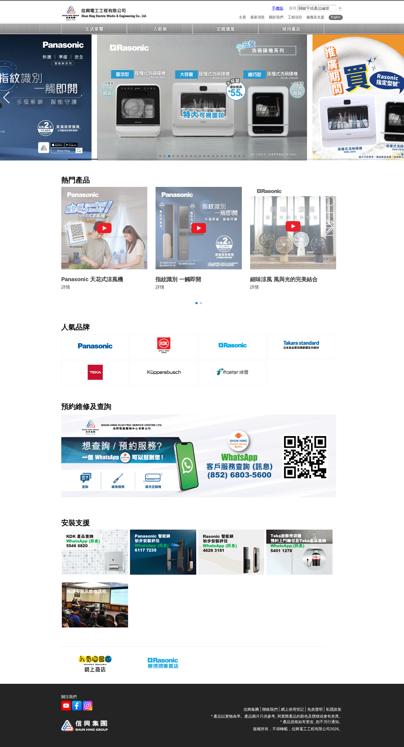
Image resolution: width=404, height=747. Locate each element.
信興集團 (251, 709)
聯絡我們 (270, 709)
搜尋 (293, 8)
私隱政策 (333, 709)
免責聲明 (315, 709)
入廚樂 (160, 29)
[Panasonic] (95, 354)
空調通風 (225, 29)
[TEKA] (95, 381)
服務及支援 (315, 17)
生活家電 (94, 29)
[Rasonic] (232, 354)
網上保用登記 (292, 709)
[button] (160, 156)
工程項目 (295, 17)
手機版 (277, 8)
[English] (336, 17)
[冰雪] (232, 381)
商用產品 (291, 29)
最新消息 (257, 17)
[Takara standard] (301, 354)
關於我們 (276, 17)
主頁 (242, 17)
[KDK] (164, 354)
